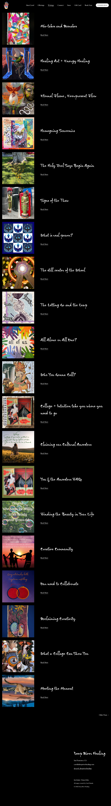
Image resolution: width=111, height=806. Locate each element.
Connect (61, 5)
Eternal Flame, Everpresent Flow (68, 95)
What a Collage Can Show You (64, 653)
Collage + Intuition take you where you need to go (72, 409)
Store (69, 5)
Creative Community (57, 549)
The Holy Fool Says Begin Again (67, 165)
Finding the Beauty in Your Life (67, 514)
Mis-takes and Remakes (59, 26)
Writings (51, 5)
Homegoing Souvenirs (58, 130)
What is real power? (57, 235)
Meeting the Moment (57, 688)
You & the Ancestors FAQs (61, 479)
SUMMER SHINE (102, 5)
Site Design (77, 780)
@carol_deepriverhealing (82, 768)
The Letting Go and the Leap (64, 305)
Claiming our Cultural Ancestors (66, 444)
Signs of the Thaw (55, 200)
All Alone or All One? (59, 339)
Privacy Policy (85, 780)
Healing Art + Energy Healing (65, 61)
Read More (44, 35)
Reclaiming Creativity (58, 618)
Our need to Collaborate (60, 583)
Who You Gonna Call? (58, 374)
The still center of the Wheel (63, 270)
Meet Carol (30, 5)
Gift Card (78, 5)
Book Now (88, 5)
